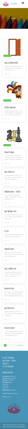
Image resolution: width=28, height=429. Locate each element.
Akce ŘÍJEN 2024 (9, 308)
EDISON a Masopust (10, 107)
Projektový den (9, 288)
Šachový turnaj (9, 152)
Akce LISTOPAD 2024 (10, 268)
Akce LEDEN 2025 (9, 171)
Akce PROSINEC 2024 (10, 211)
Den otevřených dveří (11, 62)
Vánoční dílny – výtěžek (12, 191)
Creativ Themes (21, 426)
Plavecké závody (9, 327)
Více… (6, 74)
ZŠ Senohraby (13, 4)
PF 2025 (6, 231)
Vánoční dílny (9, 249)
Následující (20, 345)
